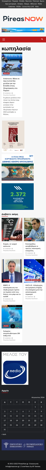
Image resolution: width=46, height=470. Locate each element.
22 (35, 420)
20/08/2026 (8, 299)
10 (5, 416)
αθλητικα (6, 73)
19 (17, 420)
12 (17, 416)
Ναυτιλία (28, 1)
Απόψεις (20, 4)
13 (23, 416)
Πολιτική (36, 1)
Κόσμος (26, 4)
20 (23, 420)
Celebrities (11, 6)
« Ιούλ (4, 434)
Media (40, 4)
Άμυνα (42, 1)
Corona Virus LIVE (28, 6)
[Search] (42, 39)
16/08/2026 (8, 338)
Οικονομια (7, 280)
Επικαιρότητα (6, 1)
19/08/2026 (30, 296)
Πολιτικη (28, 238)
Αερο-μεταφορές (10, 4)
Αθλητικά (33, 4)
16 (41, 416)
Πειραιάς (15, 1)
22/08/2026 (8, 248)
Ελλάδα (21, 1)
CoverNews (25, 466)
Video (37, 6)
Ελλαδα (6, 238)
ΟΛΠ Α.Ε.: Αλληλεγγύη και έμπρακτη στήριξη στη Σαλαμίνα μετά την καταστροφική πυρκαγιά (33, 289)
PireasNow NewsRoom (9, 95)
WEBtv (18, 6)
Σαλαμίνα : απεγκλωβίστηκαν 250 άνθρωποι (11, 333)
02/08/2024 (8, 93)
